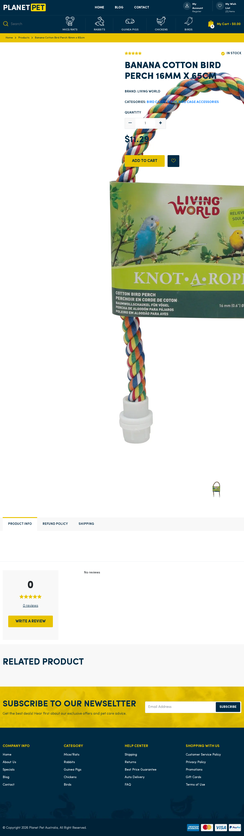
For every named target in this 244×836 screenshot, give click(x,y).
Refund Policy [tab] (55, 524)
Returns (130, 762)
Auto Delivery (135, 777)
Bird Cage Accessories (198, 102)
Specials (8, 769)
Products (23, 37)
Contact (141, 7)
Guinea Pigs (72, 769)
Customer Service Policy (203, 754)
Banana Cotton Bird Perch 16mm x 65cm (60, 37)
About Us (9, 762)
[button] (70, 24)
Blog (119, 7)
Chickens (70, 777)
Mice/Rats (71, 754)
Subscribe (228, 707)
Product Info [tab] (20, 524)
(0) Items (230, 11)
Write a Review (31, 621)
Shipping (131, 754)
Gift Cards (193, 777)
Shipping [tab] (86, 524)
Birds (172, 102)
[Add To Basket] (173, 161)
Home (99, 7)
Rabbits (69, 762)
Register (196, 11)
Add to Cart (144, 161)
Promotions (194, 769)
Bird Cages (156, 102)
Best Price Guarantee (140, 769)
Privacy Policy (196, 762)
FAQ (128, 784)
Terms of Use (195, 784)
